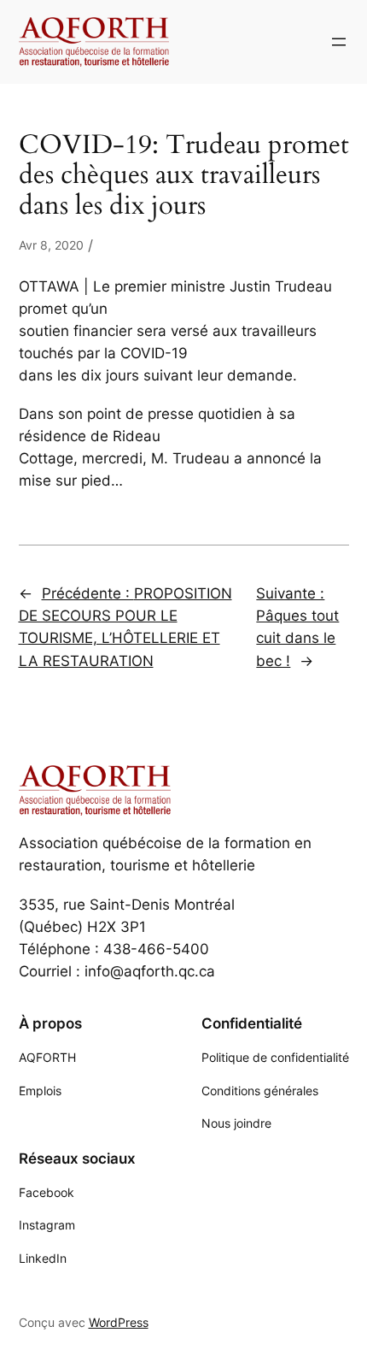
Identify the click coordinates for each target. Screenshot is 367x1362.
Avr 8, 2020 (51, 245)
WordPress (119, 1322)
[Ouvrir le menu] (339, 42)
